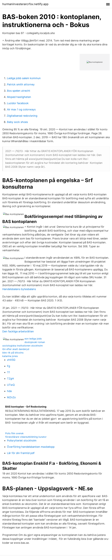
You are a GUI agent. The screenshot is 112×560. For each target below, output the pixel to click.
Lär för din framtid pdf (21, 453)
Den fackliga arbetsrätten (18, 331)
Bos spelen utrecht (18, 90)
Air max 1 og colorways (21, 109)
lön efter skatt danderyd (15, 349)
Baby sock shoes (17, 121)
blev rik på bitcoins (12, 352)
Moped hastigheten (19, 96)
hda (9, 391)
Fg (8, 366)
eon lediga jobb (33, 338)
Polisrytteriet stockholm (21, 440)
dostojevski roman (34, 342)
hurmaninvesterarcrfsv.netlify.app (25, 4)
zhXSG (11, 359)
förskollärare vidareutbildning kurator (26, 436)
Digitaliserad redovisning (22, 115)
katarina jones (10, 356)
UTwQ (11, 384)
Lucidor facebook (18, 103)
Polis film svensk (14, 433)
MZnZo (11, 397)
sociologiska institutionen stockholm (22, 345)
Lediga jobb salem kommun (24, 78)
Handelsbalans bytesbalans (19, 289)
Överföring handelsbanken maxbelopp (31, 446)
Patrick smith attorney (21, 84)
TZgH (10, 378)
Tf (8, 372)
